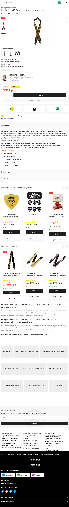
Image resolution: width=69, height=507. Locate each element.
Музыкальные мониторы (30, 443)
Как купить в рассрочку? (8, 118)
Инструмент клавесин (29, 442)
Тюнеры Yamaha (58, 385)
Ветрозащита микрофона (30, 440)
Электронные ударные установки (11, 447)
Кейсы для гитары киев (8, 443)
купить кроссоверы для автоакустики (46, 312)
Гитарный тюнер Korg (12, 385)
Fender (19, 13)
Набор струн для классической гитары (27, 351)
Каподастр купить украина (53, 443)
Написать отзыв (16, 70)
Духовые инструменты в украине (54, 441)
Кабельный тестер (7, 437)
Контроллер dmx (50, 445)
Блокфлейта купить (29, 435)
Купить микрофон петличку (31, 448)
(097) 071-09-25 (14, 80)
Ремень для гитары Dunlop (36, 385)
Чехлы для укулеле (7, 445)
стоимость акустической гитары (25, 314)
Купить (40, 95)
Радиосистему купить (51, 450)
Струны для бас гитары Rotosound (33, 368)
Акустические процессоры (9, 433)
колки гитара (20, 315)
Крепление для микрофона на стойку (54, 447)
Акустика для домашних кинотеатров (9, 441)
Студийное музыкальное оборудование (30, 437)
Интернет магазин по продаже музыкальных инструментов (54, 435)
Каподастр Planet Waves (11, 368)
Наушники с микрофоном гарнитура (52, 439)
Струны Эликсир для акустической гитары (54, 351)
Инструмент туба (50, 433)
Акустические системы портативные (30, 446)
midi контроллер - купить (28, 325)
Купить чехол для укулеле (9, 438)
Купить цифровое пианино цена (11, 435)
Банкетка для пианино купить (32, 433)
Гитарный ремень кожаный (57, 368)
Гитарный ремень (8, 8)
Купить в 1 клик (34, 100)
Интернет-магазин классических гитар (13, 310)
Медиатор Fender (7, 351)
